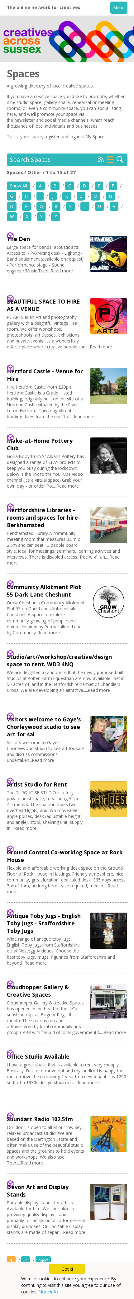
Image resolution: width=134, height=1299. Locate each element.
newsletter (24, 120)
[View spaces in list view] (110, 159)
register (52, 136)
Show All (18, 186)
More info (48, 1292)
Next (43, 1260)
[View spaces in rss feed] (101, 160)
